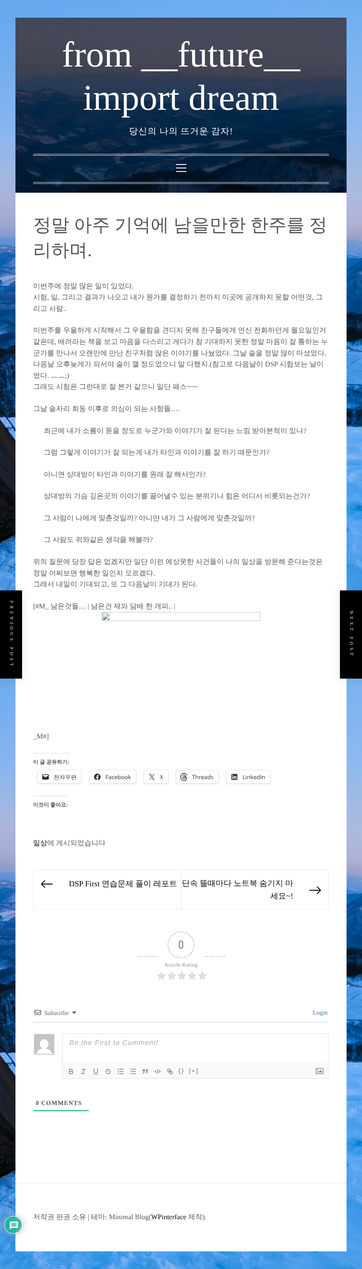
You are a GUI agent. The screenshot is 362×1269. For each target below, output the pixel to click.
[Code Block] (157, 1071)
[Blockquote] (145, 1071)
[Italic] (83, 1071)
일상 (40, 843)
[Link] (170, 1071)
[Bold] (71, 1071)
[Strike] (108, 1071)
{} (181, 1070)
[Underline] (96, 1071)
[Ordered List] (120, 1071)
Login (319, 1013)
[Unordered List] (133, 1071)
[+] (194, 1070)
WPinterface (168, 1217)
